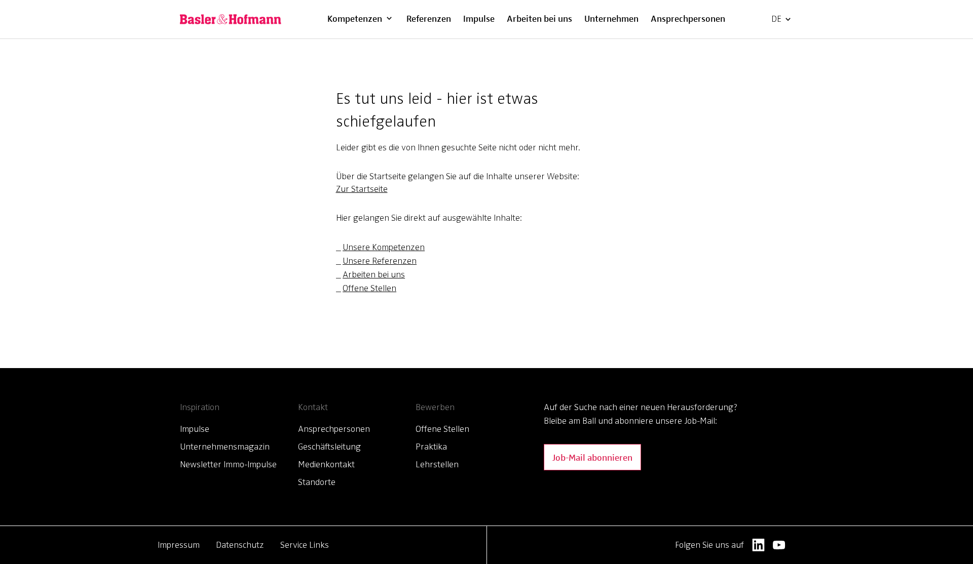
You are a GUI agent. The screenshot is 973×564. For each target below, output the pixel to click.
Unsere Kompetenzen (384, 247)
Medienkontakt (326, 464)
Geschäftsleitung (329, 446)
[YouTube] (779, 545)
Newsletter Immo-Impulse (228, 464)
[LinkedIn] (758, 545)
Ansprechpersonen (688, 18)
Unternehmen (611, 18)
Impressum (179, 544)
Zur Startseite (362, 188)
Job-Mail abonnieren (592, 457)
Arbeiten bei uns (539, 18)
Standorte (316, 482)
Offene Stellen (369, 288)
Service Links (304, 544)
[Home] (230, 19)
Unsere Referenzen (380, 260)
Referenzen (428, 18)
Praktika (431, 446)
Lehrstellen (437, 464)
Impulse (479, 18)
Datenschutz (240, 544)
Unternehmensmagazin (225, 446)
